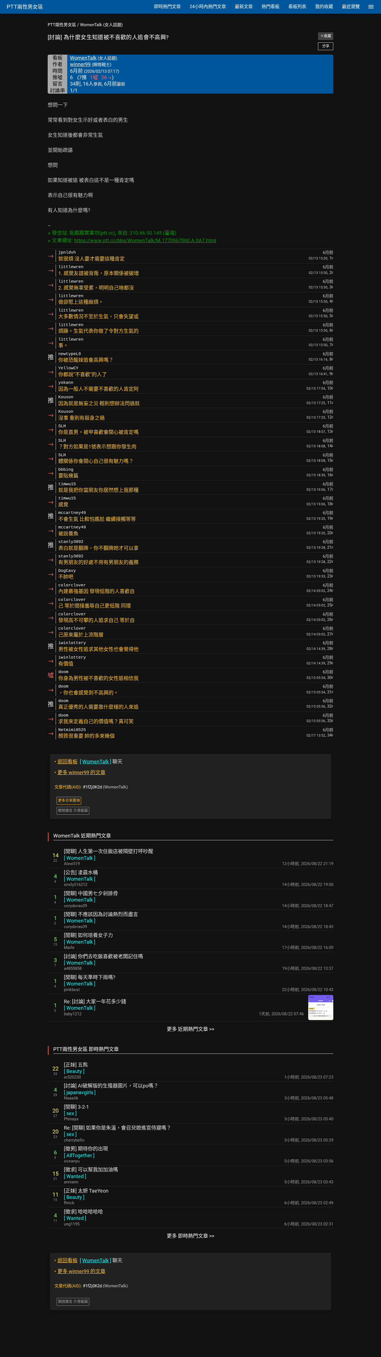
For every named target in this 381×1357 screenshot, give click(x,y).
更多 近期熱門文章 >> (190, 1029)
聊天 (88, 761)
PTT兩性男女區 (62, 24)
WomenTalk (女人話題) (101, 24)
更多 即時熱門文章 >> (190, 1236)
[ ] (79, 858)
